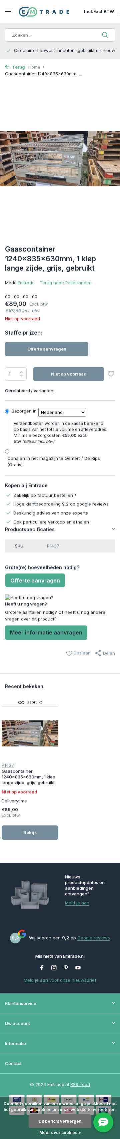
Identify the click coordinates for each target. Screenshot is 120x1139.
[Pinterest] (66, 968)
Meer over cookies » (60, 1132)
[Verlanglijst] (111, 375)
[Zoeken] (106, 35)
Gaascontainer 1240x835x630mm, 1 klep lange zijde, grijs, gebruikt (28, 776)
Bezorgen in (24, 411)
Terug (18, 67)
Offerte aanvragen (46, 349)
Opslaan (81, 652)
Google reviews (93, 937)
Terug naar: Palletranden (66, 282)
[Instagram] (54, 968)
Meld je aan (77, 902)
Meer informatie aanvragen (46, 632)
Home (34, 67)
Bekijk (30, 832)
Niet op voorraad (69, 374)
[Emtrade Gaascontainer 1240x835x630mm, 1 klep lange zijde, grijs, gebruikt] (30, 733)
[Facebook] (42, 968)
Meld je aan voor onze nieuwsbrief (60, 980)
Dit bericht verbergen (60, 1121)
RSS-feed (80, 1084)
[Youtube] (78, 968)
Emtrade (26, 282)
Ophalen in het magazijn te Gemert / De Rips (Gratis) (53, 462)
